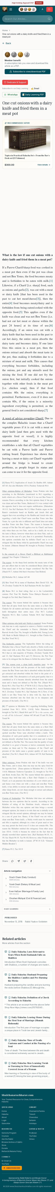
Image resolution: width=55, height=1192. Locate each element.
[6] (51, 325)
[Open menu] (10, 9)
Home (5, 30)
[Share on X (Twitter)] (24, 861)
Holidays (33, 1123)
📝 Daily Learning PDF (33, 94)
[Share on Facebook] (31, 861)
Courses (5, 1136)
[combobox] (27, 18)
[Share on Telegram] (18, 861)
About (4, 1117)
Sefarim (32, 1120)
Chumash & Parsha (37, 1111)
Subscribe (6, 1123)
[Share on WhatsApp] (12, 861)
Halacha (5, 1114)
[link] (27, 35)
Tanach (32, 1114)
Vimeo (32, 1139)
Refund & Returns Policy (12, 1151)
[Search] (49, 18)
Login (4, 1120)
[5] (20, 312)
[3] (38, 298)
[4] (10, 303)
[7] (46, 410)
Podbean (33, 1133)
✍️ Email (35, 88)
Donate (39, 3)
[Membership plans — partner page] (27, 9)
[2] (26, 290)
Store (4, 1145)
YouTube (33, 1136)
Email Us (7, 1161)
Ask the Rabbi (7, 1139)
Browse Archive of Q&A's (12, 1142)
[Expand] (6, 878)
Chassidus (33, 1117)
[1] (51, 281)
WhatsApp (12, 94)
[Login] (42, 9)
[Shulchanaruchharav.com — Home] (4, 9)
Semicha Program (9, 1133)
